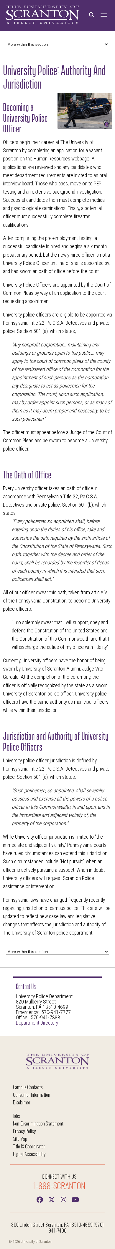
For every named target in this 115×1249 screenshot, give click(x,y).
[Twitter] (52, 1199)
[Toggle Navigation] (103, 15)
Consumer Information (31, 1094)
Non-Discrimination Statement (38, 1123)
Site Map (20, 1138)
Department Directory (37, 1023)
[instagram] (63, 1199)
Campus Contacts (27, 1087)
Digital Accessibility (29, 1153)
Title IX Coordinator (29, 1146)
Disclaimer (22, 1102)
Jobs (16, 1115)
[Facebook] (40, 1199)
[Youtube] (75, 1199)
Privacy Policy (24, 1131)
